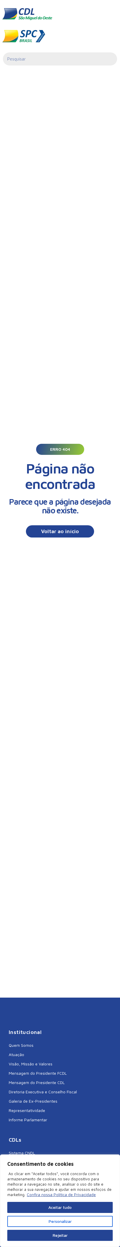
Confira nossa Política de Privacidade (61, 1194)
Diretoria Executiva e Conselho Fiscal (43, 1091)
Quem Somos (21, 1045)
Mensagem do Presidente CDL (37, 1082)
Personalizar (60, 1221)
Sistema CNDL (22, 1152)
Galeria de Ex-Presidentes (33, 1101)
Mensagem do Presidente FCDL (38, 1073)
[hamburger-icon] (108, 14)
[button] (60, 449)
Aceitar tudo (60, 1207)
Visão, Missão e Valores (30, 1063)
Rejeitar (60, 1235)
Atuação (16, 1054)
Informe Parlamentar (28, 1119)
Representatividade (27, 1110)
